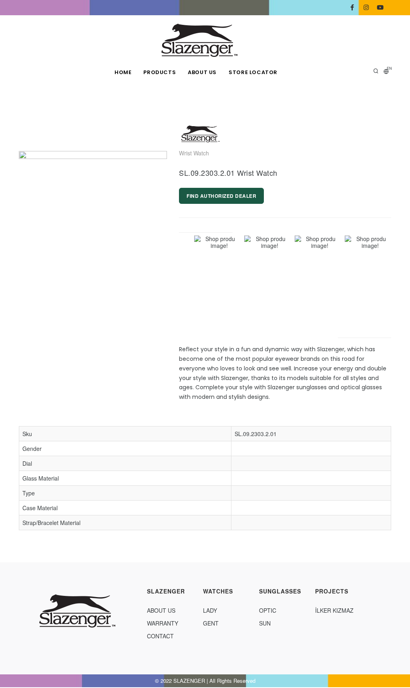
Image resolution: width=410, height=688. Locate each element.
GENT (211, 623)
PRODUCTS (159, 72)
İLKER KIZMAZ (334, 610)
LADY (210, 610)
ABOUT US (202, 72)
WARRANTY (162, 623)
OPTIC (267, 610)
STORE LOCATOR (253, 72)
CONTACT (160, 636)
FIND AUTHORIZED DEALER (221, 195)
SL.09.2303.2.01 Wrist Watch (228, 172)
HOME (123, 72)
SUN (265, 623)
